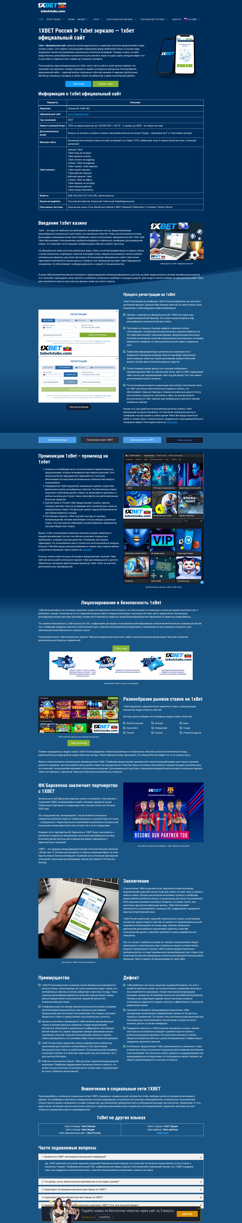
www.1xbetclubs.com (78, 114)
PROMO (71, 19)
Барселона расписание (120, 19)
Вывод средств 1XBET (142, 440)
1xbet (165, 1133)
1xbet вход (78, 84)
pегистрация (54, 19)
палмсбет (87, 549)
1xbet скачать (185, 440)
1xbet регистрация (78, 407)
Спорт (96, 19)
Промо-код (88, 1217)
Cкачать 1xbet (105, 84)
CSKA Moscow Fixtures (152, 19)
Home (41, 19)
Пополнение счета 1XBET (100, 440)
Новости (176, 19)
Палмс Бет (171, 422)
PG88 (159, 1133)
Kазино (81, 19)
